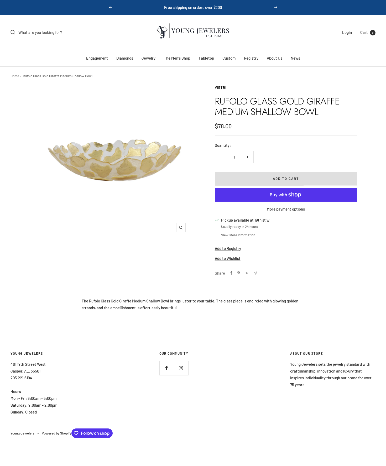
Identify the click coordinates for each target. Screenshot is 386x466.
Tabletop (206, 58)
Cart (366, 32)
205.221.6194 (21, 377)
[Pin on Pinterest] (238, 273)
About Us (274, 58)
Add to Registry (228, 248)
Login (347, 32)
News (295, 58)
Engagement (97, 58)
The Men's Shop (177, 58)
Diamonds (124, 58)
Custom (229, 58)
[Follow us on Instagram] (181, 368)
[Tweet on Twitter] (246, 273)
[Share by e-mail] (255, 273)
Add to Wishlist (228, 258)
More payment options (286, 209)
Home (15, 76)
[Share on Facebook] (231, 273)
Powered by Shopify (56, 433)
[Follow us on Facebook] (166, 368)
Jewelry (148, 58)
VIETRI (220, 87)
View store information (238, 235)
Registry (251, 58)
